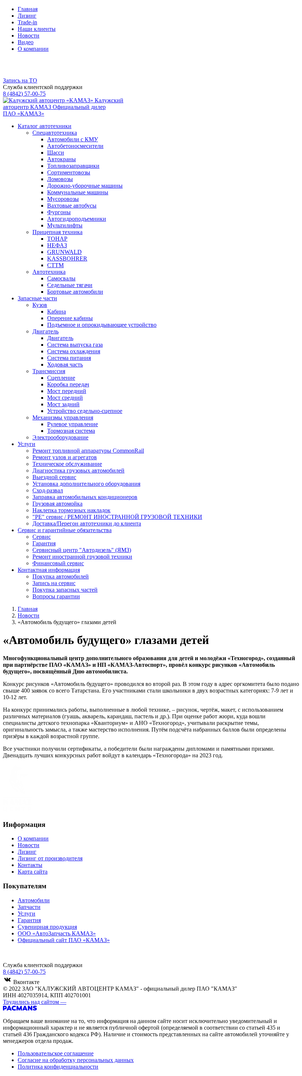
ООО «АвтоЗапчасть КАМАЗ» (57, 933)
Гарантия (29, 920)
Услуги (26, 913)
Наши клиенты (37, 29)
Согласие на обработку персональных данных (76, 1060)
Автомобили (34, 900)
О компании (33, 49)
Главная (28, 9)
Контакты (30, 865)
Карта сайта (33, 871)
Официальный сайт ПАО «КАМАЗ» (64, 940)
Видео (26, 42)
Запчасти (29, 907)
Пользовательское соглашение (56, 1053)
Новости (28, 35)
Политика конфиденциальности (58, 1066)
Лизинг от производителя (50, 858)
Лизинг (27, 16)
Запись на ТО (20, 80)
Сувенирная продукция (47, 927)
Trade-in (27, 22)
